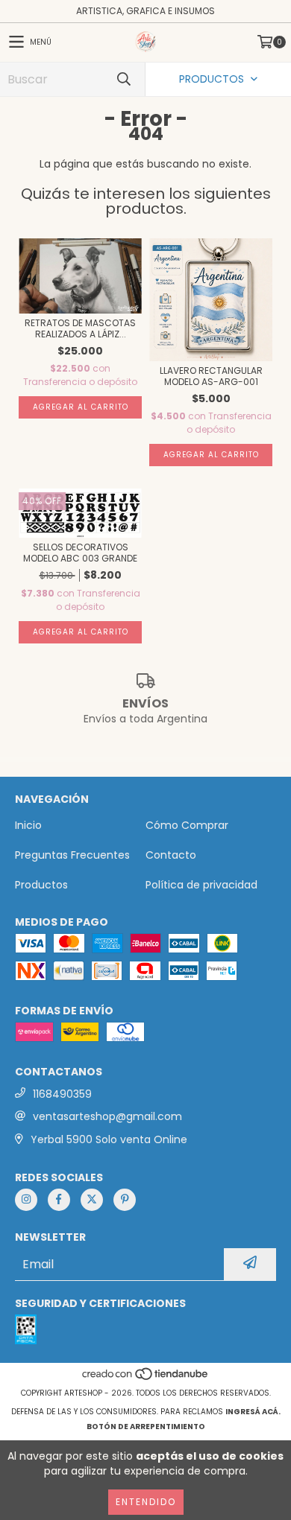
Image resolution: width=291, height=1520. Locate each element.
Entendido (146, 1501)
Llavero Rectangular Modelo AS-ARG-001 (211, 376)
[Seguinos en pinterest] (124, 1200)
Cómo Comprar (187, 825)
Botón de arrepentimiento (146, 1426)
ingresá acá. (253, 1411)
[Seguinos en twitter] (92, 1200)
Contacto (171, 855)
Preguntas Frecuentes (72, 855)
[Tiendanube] (146, 1378)
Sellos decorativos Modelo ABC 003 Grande (80, 552)
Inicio (28, 825)
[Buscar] (123, 79)
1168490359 (62, 1094)
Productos (41, 884)
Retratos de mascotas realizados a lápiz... (80, 328)
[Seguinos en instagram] (26, 1200)
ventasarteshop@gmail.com (107, 1116)
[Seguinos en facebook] (59, 1200)
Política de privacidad (201, 884)
